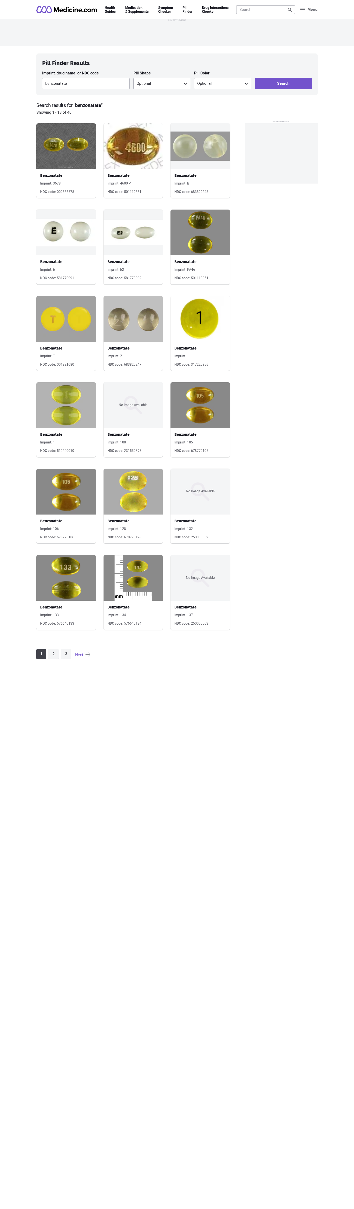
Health (110, 10)
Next (79, 655)
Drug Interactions (215, 10)
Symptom (165, 10)
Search (283, 83)
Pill (187, 10)
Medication (137, 10)
